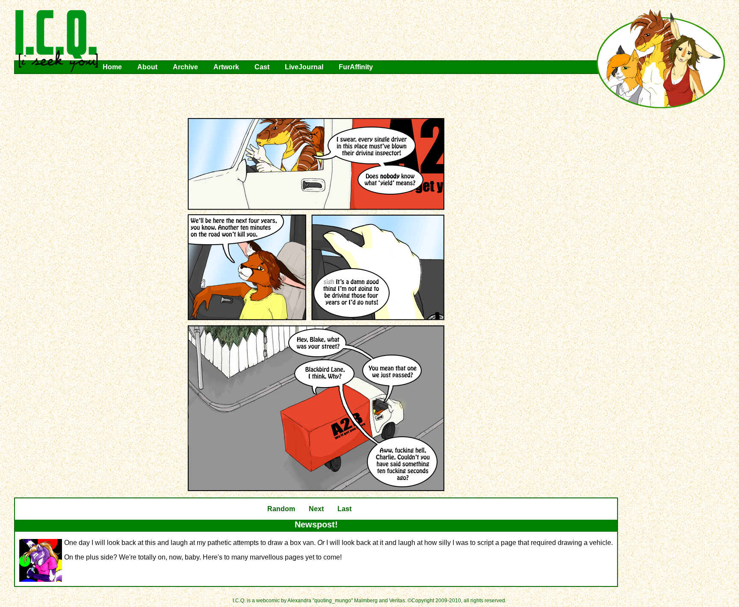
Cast (261, 67)
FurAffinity (356, 67)
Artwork (226, 67)
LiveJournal (304, 67)
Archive (185, 67)
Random (281, 508)
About (147, 67)
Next (316, 508)
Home (112, 67)
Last (344, 508)
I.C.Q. (57, 41)
